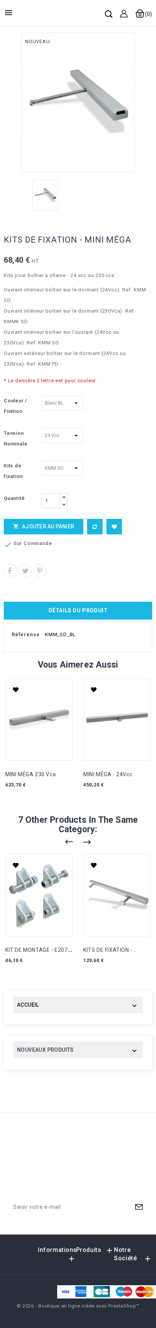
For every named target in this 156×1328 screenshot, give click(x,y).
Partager (10, 570)
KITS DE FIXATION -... (110, 950)
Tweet (25, 570)
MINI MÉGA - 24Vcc (107, 774)
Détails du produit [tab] (78, 610)
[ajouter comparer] (95, 526)
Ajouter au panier (43, 526)
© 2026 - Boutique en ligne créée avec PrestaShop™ (78, 1306)
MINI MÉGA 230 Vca (30, 774)
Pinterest (40, 570)
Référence (26, 634)
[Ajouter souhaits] (114, 526)
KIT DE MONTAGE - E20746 (39, 950)
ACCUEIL (28, 1005)
